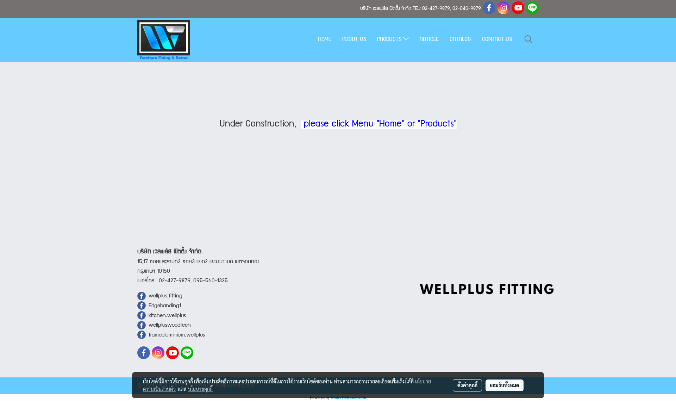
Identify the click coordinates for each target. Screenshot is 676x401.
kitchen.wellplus (167, 316)
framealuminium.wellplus (175, 335)
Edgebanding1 (165, 306)
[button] (528, 39)
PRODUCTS (390, 39)
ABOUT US (354, 39)
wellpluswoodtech (170, 325)
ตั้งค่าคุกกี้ (467, 385)
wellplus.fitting (165, 296)
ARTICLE (429, 39)
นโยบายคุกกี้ (200, 388)
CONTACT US (497, 39)
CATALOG (460, 39)
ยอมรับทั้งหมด (504, 385)
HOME (324, 39)
